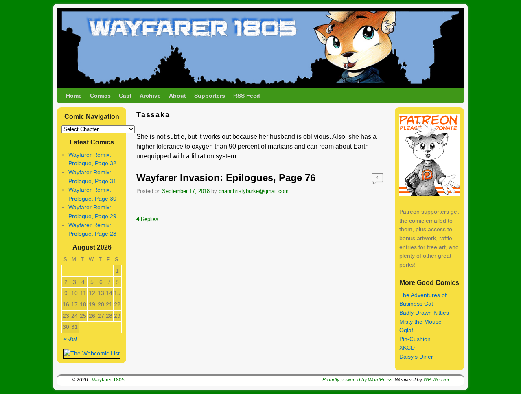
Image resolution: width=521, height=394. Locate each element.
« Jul (70, 338)
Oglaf (406, 330)
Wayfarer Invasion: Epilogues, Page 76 (225, 177)
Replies (147, 219)
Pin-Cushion (415, 339)
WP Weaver (436, 380)
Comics (100, 95)
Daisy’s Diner (416, 356)
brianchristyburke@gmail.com (254, 191)
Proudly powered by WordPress (357, 380)
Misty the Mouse (420, 321)
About (177, 95)
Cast (125, 95)
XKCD (407, 347)
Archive (150, 95)
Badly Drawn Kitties (424, 312)
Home (74, 95)
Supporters (209, 95)
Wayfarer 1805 (108, 380)
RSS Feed (246, 95)
